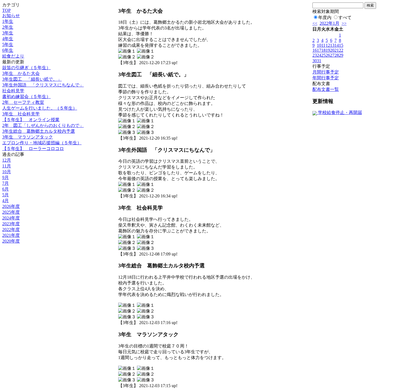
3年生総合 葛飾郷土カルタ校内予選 (38, 131)
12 (328, 45)
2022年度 (11, 229)
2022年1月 (329, 23)
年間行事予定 (325, 77)
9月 (5, 177)
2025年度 (11, 212)
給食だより (13, 56)
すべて (345, 17)
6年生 (7, 50)
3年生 (7, 33)
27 (332, 55)
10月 (6, 171)
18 (323, 50)
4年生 (7, 38)
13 (332, 45)
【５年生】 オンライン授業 (31, 119)
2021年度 (11, 235)
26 (328, 55)
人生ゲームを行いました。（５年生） (39, 108)
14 (336, 45)
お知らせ (11, 15)
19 (328, 50)
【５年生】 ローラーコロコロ (33, 148)
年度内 (324, 17)
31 (319, 60)
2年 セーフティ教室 (23, 102)
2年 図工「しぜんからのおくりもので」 (43, 125)
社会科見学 (13, 90)
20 (332, 50)
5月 (5, 194)
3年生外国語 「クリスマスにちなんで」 (43, 85)
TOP (6, 10)
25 (323, 55)
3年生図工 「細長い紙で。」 (32, 79)
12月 (6, 160)
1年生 (7, 21)
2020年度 (11, 241)
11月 (6, 166)
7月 (5, 183)
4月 (5, 200)
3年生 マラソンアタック (27, 137)
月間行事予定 (325, 72)
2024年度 (11, 218)
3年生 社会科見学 (21, 114)
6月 (5, 189)
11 (323, 45)
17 (319, 50)
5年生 (7, 44)
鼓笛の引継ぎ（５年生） (26, 67)
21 (336, 50)
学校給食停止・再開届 (339, 112)
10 (319, 45)
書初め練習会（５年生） (26, 96)
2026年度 (11, 206)
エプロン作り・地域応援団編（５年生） (42, 142)
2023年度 (11, 223)
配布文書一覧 (325, 89)
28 (336, 55)
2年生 (7, 27)
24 (319, 55)
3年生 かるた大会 (21, 73)
